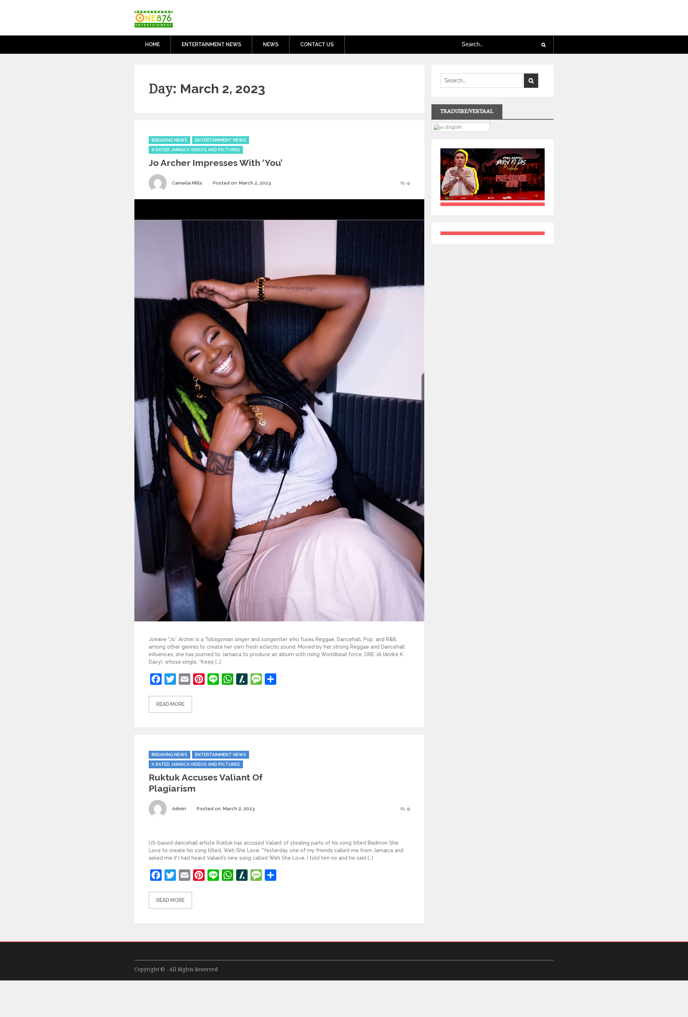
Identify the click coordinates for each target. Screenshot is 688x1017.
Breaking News (169, 140)
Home (152, 44)
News (270, 44)
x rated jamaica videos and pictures (196, 149)
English (453, 127)
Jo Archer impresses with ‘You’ (216, 162)
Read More (170, 704)
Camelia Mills (187, 183)
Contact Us (317, 44)
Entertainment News (211, 44)
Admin (179, 808)
